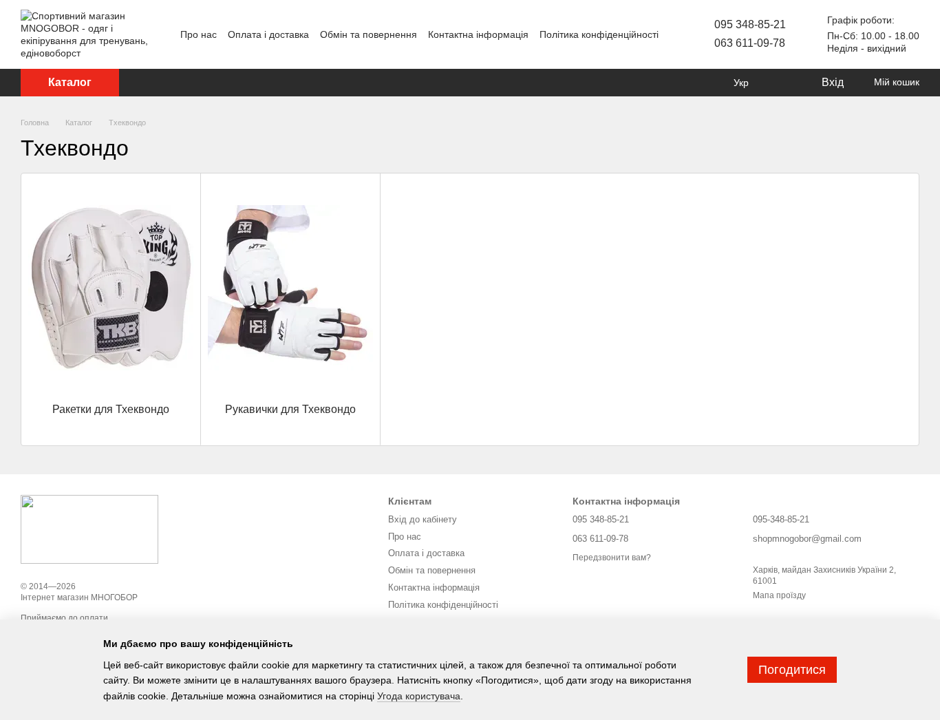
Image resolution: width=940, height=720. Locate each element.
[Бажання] (782, 82)
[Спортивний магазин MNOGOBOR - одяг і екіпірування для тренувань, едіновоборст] (89, 528)
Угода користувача (418, 695)
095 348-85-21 (750, 24)
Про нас (198, 34)
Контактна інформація (478, 34)
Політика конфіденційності (599, 34)
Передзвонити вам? (612, 557)
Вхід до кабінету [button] (422, 519)
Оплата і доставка (268, 34)
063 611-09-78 (749, 43)
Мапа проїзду (779, 595)
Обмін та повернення (368, 34)
